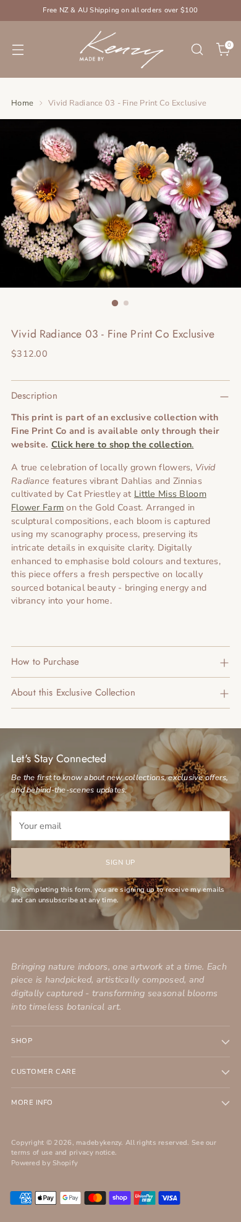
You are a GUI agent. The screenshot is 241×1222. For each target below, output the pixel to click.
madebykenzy (98, 1142)
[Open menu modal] (17, 49)
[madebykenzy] (120, 49)
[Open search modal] (196, 49)
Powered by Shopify (44, 1163)
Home (22, 103)
